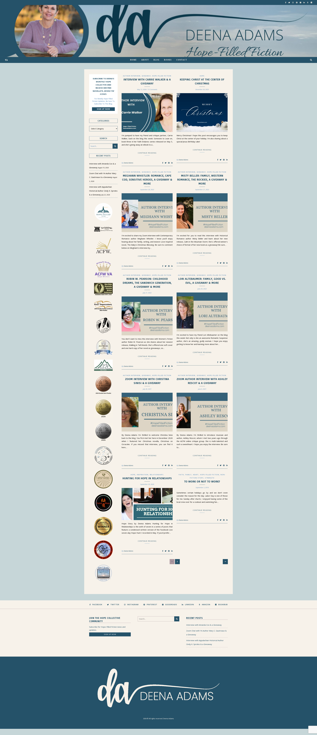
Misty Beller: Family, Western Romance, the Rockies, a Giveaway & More (202, 179)
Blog (156, 60)
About (145, 60)
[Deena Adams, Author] (158, 31)
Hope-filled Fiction (161, 76)
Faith (181, 475)
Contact (181, 60)
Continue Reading (147, 153)
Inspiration (142, 475)
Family (188, 475)
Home (133, 60)
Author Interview (131, 76)
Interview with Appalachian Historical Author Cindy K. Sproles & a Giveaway (103, 191)
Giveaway (146, 76)
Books (168, 60)
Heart (196, 475)
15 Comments (152, 89)
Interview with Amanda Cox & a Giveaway (204, 625)
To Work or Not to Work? (202, 481)
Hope (202, 76)
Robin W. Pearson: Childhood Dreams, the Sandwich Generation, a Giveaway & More (147, 282)
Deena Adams (128, 163)
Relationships (157, 475)
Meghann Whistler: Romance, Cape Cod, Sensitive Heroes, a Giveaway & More (147, 179)
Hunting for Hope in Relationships (147, 478)
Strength (209, 478)
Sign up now (103, 109)
